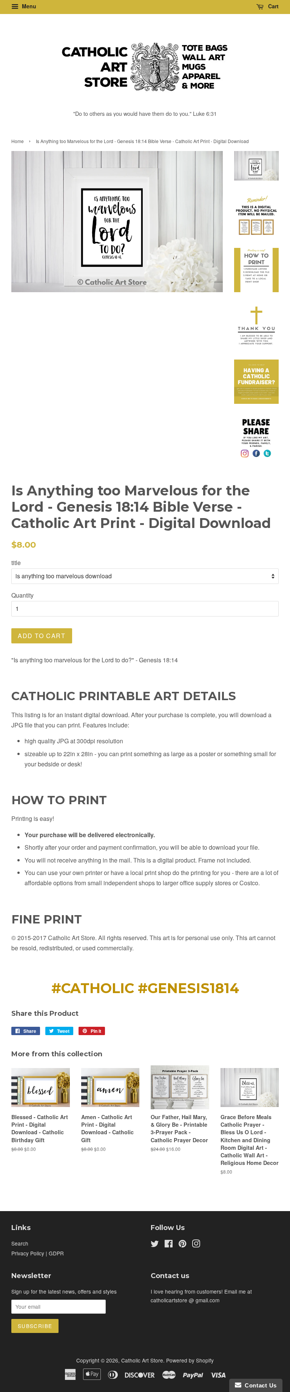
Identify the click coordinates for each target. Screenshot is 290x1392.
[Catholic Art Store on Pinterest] (182, 1245)
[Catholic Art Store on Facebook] (168, 1245)
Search (19, 1243)
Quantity (22, 595)
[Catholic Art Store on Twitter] (155, 1245)
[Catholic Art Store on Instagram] (196, 1245)
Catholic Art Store (142, 1360)
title (16, 562)
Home (17, 141)
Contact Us (259, 1385)
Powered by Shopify (190, 1360)
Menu (28, 6)
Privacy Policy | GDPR (37, 1253)
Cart (273, 6)
